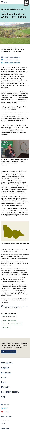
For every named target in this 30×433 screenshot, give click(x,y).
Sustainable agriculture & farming (12, 323)
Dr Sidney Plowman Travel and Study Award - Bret (16, 306)
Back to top (4, 428)
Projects (5, 367)
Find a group (7, 362)
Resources (6, 372)
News (3, 382)
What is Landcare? (6, 416)
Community (6, 327)
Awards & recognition (9, 316)
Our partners (4, 420)
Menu (5, 2)
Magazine (5, 386)
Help (3, 396)
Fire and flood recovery (9, 320)
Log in (3, 423)
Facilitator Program (10, 391)
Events (4, 377)
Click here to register (9, 351)
